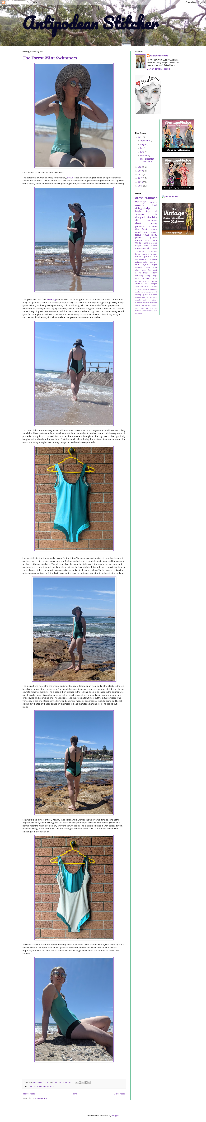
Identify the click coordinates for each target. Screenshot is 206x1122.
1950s (138, 243)
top (148, 211)
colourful (139, 205)
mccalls (137, 300)
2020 (140, 167)
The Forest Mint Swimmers (50, 58)
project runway (150, 281)
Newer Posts (29, 1093)
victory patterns (147, 311)
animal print (151, 267)
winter (153, 202)
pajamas (138, 262)
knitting (138, 295)
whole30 (138, 267)
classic (138, 223)
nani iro (146, 300)
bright (138, 211)
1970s (137, 251)
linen (155, 295)
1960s (146, 235)
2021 (140, 137)
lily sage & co (147, 295)
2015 (140, 185)
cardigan (154, 284)
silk (155, 256)
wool (146, 232)
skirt (137, 220)
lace (137, 278)
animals (146, 243)
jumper (153, 254)
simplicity (34, 1086)
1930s (154, 240)
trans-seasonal (142, 248)
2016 (140, 182)
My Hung (51, 299)
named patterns (143, 256)
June (142, 152)
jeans (143, 292)
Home (74, 1093)
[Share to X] (82, 1082)
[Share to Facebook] (86, 1082)
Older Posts (119, 1093)
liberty (154, 235)
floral (154, 205)
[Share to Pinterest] (89, 1082)
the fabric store (146, 229)
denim (138, 273)
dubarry (146, 289)
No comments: (65, 1082)
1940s (154, 248)
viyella (145, 264)
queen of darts (146, 303)
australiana (139, 259)
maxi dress (153, 297)
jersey (154, 223)
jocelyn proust (151, 292)
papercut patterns (146, 226)
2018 (140, 174)
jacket (154, 259)
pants (146, 240)
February (144, 155)
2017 (140, 178)
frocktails (145, 254)
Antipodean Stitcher (91, 22)
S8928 (70, 177)
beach (148, 259)
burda (137, 254)
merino (138, 240)
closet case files (143, 270)
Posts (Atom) (41, 1098)
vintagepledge (142, 208)
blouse (154, 232)
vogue (154, 264)
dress (139, 198)
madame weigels (141, 297)
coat (155, 270)
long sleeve (150, 245)
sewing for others (142, 305)
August (143, 144)
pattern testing (149, 262)
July (142, 148)
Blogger (115, 1115)
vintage (140, 202)
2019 (140, 170)
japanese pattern (146, 237)
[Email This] (76, 1082)
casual (138, 232)
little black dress (148, 278)
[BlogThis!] (79, 1082)
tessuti (138, 235)
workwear (152, 220)
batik (146, 284)
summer (42, 1086)
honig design (151, 275)
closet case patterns (142, 286)
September (145, 140)
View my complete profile (158, 68)
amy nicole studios (148, 251)
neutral (138, 281)
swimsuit (50, 1086)
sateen (154, 303)
